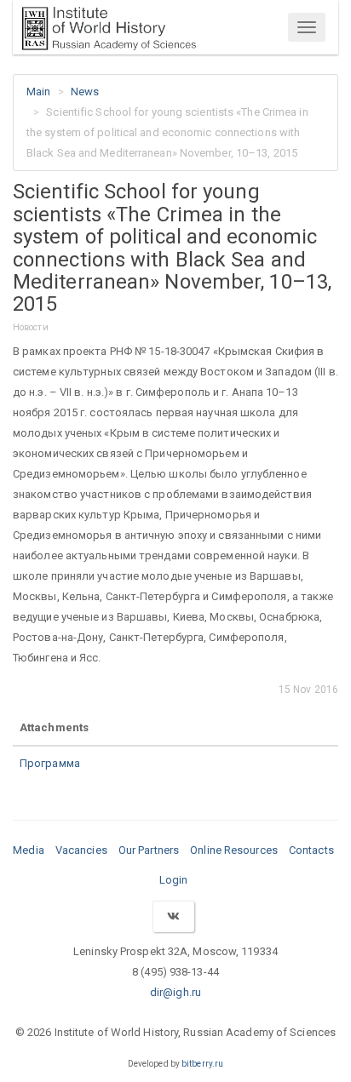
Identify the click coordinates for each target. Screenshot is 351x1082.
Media (28, 850)
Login (173, 879)
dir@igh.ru (175, 992)
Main (38, 91)
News (85, 91)
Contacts (311, 850)
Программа (50, 763)
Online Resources (234, 850)
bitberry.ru (202, 1063)
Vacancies (81, 850)
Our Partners (148, 850)
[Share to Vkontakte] (172, 916)
